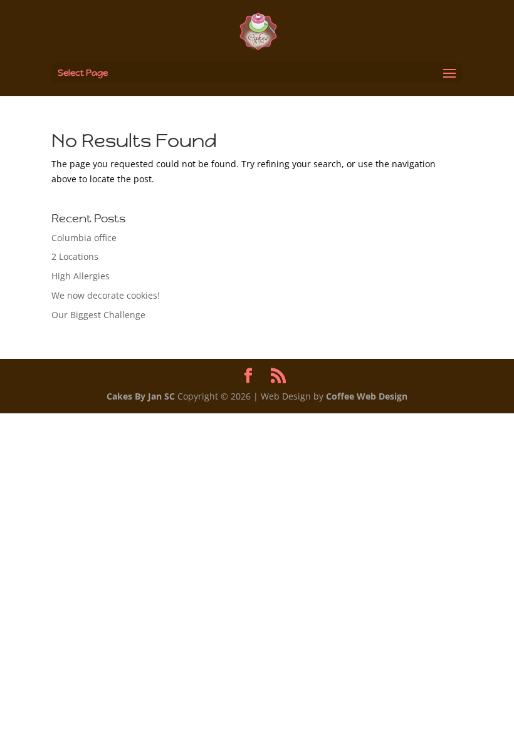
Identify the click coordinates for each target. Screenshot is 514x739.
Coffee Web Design (366, 396)
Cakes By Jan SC (141, 396)
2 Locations (74, 256)
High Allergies (80, 276)
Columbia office (84, 238)
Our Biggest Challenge (98, 315)
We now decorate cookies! (105, 295)
